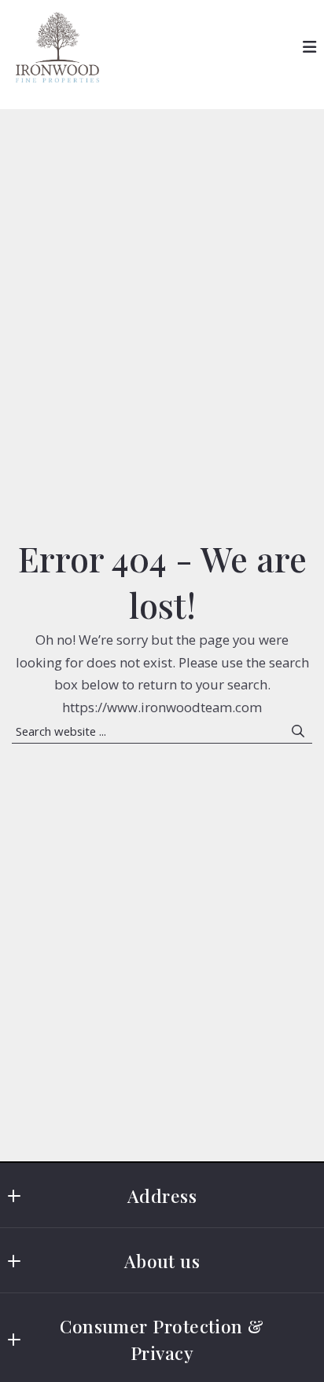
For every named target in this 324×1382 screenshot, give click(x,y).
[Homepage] (58, 47)
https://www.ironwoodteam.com (162, 707)
